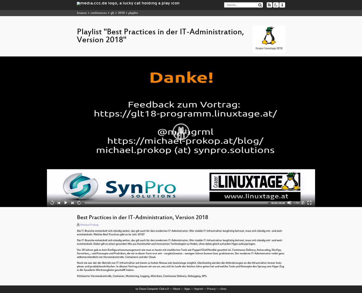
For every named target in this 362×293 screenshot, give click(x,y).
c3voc (223, 289)
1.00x (297, 203)
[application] (181, 131)
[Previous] (59, 203)
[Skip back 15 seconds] (52, 203)
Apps (187, 289)
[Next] (72, 203)
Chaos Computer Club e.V (154, 289)
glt (112, 13)
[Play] (181, 131)
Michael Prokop (89, 225)
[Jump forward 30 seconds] (79, 203)
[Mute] (289, 203)
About (176, 289)
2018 (121, 13)
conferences (98, 13)
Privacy (211, 289)
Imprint (198, 289)
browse (82, 13)
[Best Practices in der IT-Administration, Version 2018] (303, 203)
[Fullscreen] (309, 203)
